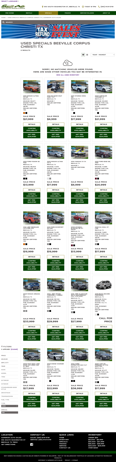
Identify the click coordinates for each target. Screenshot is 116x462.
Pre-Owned (9, 13)
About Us (106, 13)
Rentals (29, 13)
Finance (68, 13)
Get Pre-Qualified (32, 135)
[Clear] (14, 349)
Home (3, 17)
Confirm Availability (31, 129)
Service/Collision (87, 13)
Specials (48, 13)
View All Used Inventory (67, 75)
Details (31, 124)
